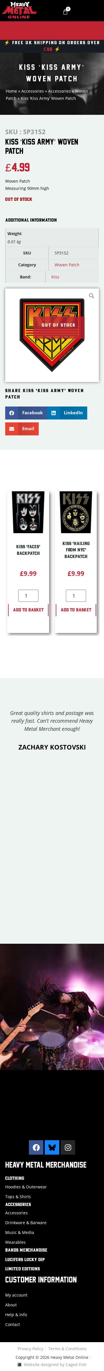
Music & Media (19, 1232)
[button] (26, 413)
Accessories (32, 91)
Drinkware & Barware (26, 1222)
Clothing (14, 1178)
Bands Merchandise (26, 1250)
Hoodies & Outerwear (26, 1187)
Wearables (15, 1242)
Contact (12, 1324)
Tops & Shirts (18, 1196)
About (11, 1305)
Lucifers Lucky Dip (25, 1260)
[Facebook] (36, 1147)
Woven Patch (67, 264)
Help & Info (16, 1314)
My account (16, 1295)
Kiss (55, 277)
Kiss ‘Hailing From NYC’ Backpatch (76, 550)
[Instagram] (68, 1147)
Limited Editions (22, 1269)
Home (11, 91)
